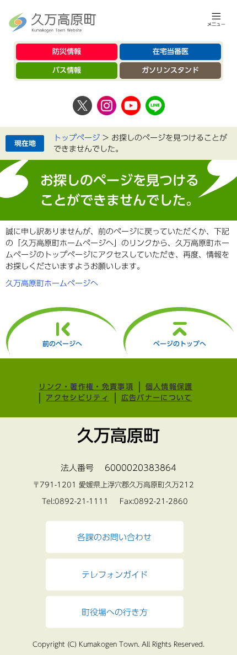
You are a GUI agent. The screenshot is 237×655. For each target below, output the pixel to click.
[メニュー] (216, 19)
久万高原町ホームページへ (52, 283)
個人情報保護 (169, 386)
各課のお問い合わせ (114, 537)
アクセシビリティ (77, 397)
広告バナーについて (156, 397)
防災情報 (66, 51)
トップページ (76, 138)
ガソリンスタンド (170, 70)
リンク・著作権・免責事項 (86, 386)
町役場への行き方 (115, 612)
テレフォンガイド (115, 574)
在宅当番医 (170, 51)
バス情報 (66, 70)
